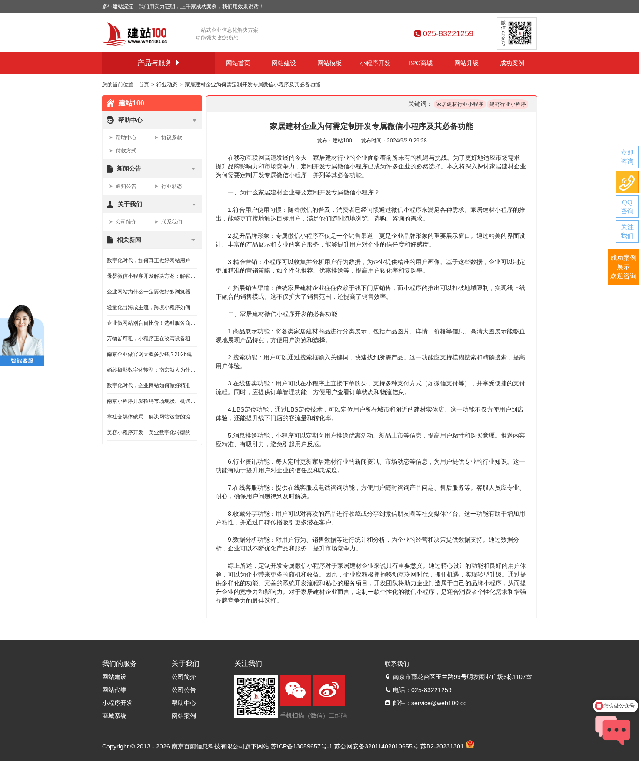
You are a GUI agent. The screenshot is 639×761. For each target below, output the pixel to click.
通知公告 (126, 186)
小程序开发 (375, 62)
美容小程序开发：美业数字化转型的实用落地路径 (152, 432)
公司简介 (126, 222)
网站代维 (114, 689)
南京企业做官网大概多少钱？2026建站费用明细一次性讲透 (152, 354)
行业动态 (166, 85)
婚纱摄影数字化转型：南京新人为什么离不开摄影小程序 (152, 370)
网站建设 (284, 62)
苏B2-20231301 (442, 746)
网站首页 (238, 62)
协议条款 (171, 138)
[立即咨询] (627, 157)
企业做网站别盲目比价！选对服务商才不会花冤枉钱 (152, 323)
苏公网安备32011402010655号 (376, 746)
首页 (144, 85)
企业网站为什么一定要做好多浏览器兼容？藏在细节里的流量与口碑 (152, 292)
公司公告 (184, 689)
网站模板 (329, 62)
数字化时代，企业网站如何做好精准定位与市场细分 (152, 385)
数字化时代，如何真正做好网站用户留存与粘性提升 (152, 260)
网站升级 (466, 62)
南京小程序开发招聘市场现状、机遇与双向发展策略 (152, 401)
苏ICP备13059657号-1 (302, 746)
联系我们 (171, 222)
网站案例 (184, 715)
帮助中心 (126, 138)
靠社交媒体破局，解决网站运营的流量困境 (152, 417)
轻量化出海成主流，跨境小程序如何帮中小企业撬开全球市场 (152, 307)
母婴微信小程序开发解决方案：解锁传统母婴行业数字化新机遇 (152, 276)
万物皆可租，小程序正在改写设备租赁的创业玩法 (152, 339)
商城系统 (114, 715)
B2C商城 (421, 62)
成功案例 (512, 62)
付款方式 (126, 151)
